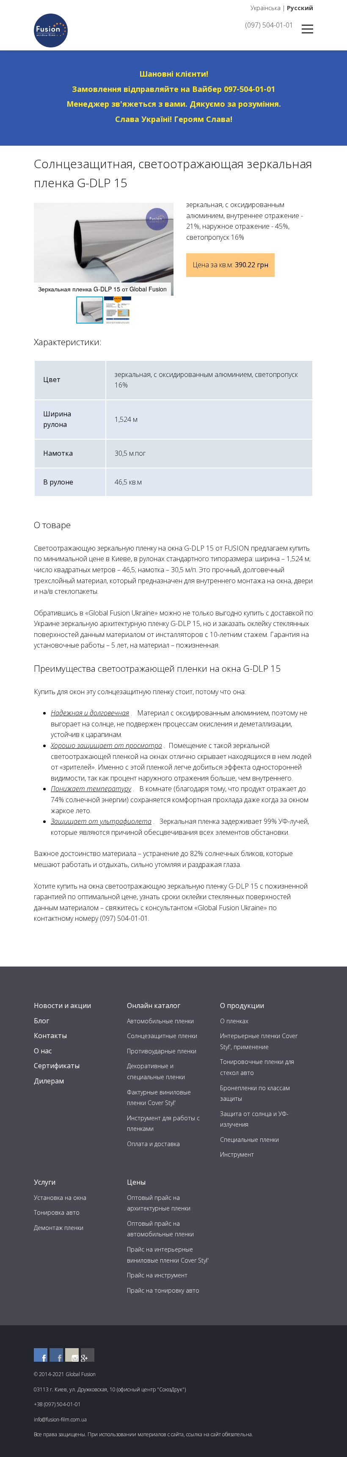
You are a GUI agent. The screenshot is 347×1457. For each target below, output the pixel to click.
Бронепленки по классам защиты (255, 1093)
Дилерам (49, 1081)
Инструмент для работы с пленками (163, 1123)
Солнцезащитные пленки (162, 1036)
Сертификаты (57, 1065)
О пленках (234, 1021)
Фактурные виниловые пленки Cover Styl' (159, 1097)
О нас (43, 1050)
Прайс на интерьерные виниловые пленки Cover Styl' (168, 1254)
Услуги (44, 1182)
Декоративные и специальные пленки (156, 1071)
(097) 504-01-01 (269, 25)
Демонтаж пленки (58, 1228)
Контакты (50, 1035)
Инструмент (237, 1154)
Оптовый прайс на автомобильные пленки (160, 1228)
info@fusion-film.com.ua (60, 1419)
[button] (166, 210)
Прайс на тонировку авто (163, 1290)
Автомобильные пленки (160, 1021)
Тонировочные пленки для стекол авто (257, 1067)
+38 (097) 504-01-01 (57, 1404)
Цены (136, 1182)
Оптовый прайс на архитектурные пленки (158, 1203)
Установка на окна (60, 1198)
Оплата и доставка (153, 1144)
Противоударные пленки (161, 1051)
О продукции (242, 1005)
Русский (300, 8)
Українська (266, 8)
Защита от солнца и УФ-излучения (254, 1119)
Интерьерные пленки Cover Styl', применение (258, 1041)
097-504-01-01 (249, 89)
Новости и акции (62, 1005)
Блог (41, 1020)
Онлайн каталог (153, 1005)
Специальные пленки (249, 1140)
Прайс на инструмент (157, 1275)
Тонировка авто (57, 1212)
